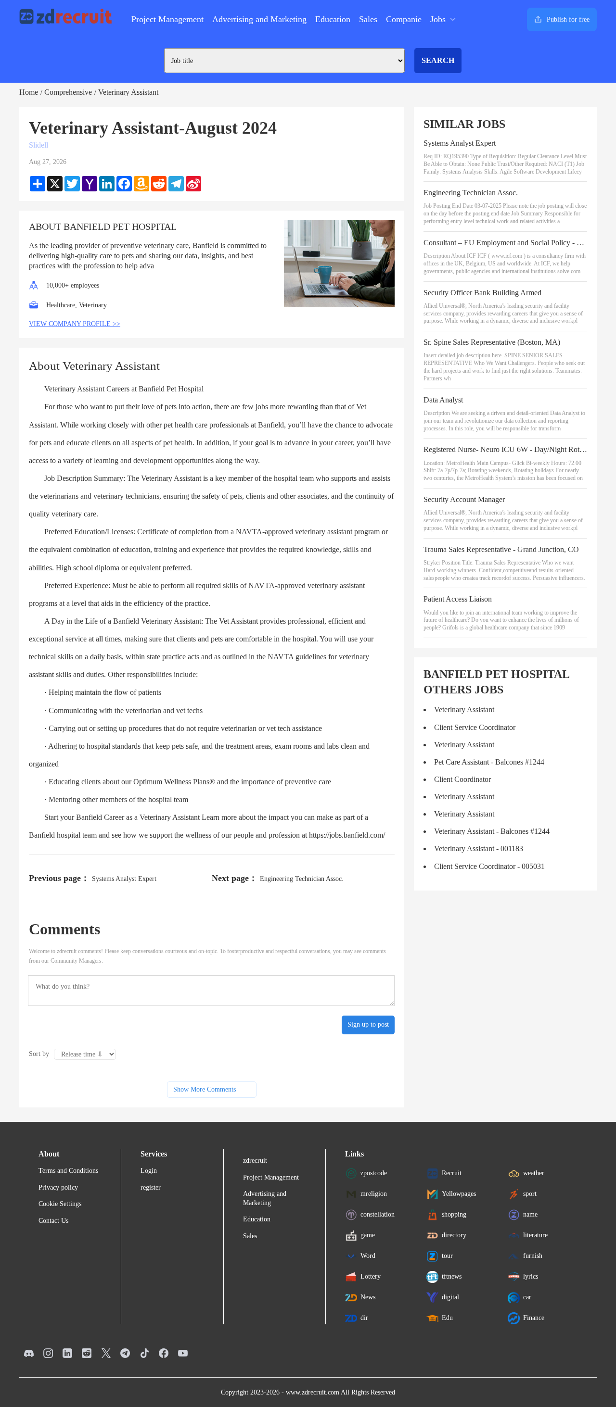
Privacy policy (58, 1187)
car (527, 1297)
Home (28, 92)
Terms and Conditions (68, 1170)
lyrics (530, 1276)
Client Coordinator (462, 779)
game (367, 1235)
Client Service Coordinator (474, 727)
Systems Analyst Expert (124, 878)
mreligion (373, 1193)
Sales (368, 19)
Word (367, 1255)
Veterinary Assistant (128, 92)
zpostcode (373, 1173)
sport (530, 1193)
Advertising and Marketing (259, 19)
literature (535, 1235)
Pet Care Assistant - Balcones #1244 (489, 762)
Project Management (167, 19)
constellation (377, 1214)
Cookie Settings (59, 1203)
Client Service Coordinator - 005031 (489, 866)
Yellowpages (459, 1193)
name (530, 1214)
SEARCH (438, 60)
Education (332, 19)
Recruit (452, 1173)
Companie (404, 19)
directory (454, 1235)
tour (447, 1255)
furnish (532, 1255)
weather (533, 1173)
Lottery (370, 1276)
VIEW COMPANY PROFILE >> (74, 323)
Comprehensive (68, 92)
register (151, 1187)
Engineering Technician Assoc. (302, 878)
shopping (454, 1214)
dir (364, 1317)
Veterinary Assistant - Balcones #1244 (492, 831)
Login (149, 1170)
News (367, 1297)
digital (450, 1297)
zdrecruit (255, 1160)
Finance (533, 1317)
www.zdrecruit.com (312, 1392)
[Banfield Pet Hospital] (339, 263)
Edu (447, 1317)
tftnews (452, 1276)
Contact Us (53, 1220)
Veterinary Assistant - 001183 (478, 848)
